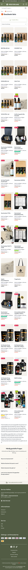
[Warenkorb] (26, 4)
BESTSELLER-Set (5, 48)
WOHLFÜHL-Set (5, 114)
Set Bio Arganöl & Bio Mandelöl (19, 114)
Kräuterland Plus (14, 550)
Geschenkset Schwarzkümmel (18, 147)
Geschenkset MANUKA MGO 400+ (6, 147)
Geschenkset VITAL (6, 213)
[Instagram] (13, 547)
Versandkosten (20, 566)
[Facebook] (11, 547)
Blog (2, 525)
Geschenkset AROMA (19, 180)
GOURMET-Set (18, 48)
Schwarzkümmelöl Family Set (18, 411)
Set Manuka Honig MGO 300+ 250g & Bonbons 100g (19, 345)
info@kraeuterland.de (13, 495)
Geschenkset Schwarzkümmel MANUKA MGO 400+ (6, 312)
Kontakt (2, 528)
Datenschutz (3, 511)
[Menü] (1, 4)
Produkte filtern (14, 19)
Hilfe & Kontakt (14, 556)
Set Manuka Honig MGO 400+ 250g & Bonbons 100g (5, 345)
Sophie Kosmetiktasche (5, 279)
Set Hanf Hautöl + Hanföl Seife (5, 180)
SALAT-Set (17, 81)
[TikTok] (16, 547)
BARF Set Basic (18, 378)
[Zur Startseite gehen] (13, 4)
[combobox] (11, 8)
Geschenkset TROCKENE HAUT (19, 246)
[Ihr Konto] (23, 4)
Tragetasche (17, 279)
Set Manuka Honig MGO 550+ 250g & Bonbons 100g (5, 378)
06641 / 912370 (4, 495)
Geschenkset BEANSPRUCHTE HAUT (18, 213)
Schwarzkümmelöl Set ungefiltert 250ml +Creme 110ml (19, 312)
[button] (14, 459)
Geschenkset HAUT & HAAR (6, 246)
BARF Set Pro (4, 411)
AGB (2, 523)
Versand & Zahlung (14, 554)
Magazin (14, 552)
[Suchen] (25, 8)
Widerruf (3, 514)
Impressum (3, 509)
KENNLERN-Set (5, 81)
